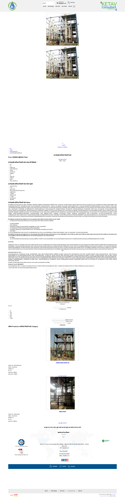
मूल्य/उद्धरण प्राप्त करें (62, 159)
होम (10, 148)
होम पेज (44, 6)
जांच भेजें (63, 145)
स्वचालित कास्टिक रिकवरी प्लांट (62, 363)
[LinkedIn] (65, 460)
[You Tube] (67, 460)
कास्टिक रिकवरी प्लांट (14, 151)
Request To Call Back (62, 147)
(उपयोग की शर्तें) (113, 494)
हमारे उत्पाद (58, 6)
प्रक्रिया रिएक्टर (62, 411)
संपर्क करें (70, 6)
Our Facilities (71, 491)
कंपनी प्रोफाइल (51, 6)
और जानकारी (64, 6)
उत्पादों (11, 150)
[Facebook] (62, 460)
